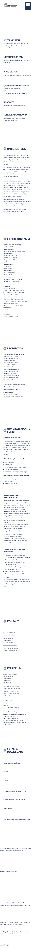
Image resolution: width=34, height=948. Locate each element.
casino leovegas (5, 945)
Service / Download (15, 115)
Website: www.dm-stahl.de (11, 650)
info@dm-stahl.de (13, 648)
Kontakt (8, 102)
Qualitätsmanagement (17, 85)
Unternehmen (11, 40)
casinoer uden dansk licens (8, 872)
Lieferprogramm (13, 57)
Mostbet (2, 848)
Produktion (10, 72)
